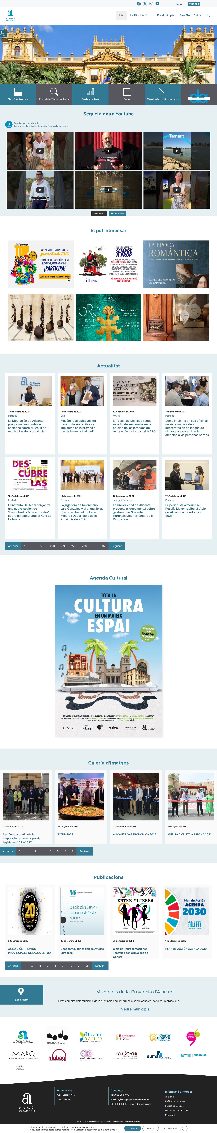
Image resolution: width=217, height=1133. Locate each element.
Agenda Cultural (108, 578)
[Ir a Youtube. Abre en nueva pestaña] (157, 3)
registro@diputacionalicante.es (133, 1099)
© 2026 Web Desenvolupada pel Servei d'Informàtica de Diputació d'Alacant (108, 1121)
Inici (121, 15)
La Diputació (138, 15)
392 (103, 546)
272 (41, 546)
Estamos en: (64, 1090)
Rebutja (150, 1128)
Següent (116, 546)
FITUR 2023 (65, 834)
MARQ (116, 415)
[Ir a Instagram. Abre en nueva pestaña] (151, 3)
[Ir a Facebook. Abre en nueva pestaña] (139, 3)
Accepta (133, 1128)
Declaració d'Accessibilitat (177, 1110)
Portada (12, 415)
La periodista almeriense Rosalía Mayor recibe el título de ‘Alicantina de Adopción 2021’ (185, 510)
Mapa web (170, 1115)
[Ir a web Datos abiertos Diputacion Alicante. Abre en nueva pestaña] (199, 94)
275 (73, 546)
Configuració (170, 1128)
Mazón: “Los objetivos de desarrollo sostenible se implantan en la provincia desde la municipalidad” (78, 426)
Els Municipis (165, 15)
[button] (208, 15)
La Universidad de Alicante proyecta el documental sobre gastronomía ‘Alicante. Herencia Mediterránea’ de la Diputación (134, 512)
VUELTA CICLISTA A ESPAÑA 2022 (190, 834)
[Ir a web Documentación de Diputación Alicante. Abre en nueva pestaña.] (90, 94)
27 (87, 965)
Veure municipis (135, 1009)
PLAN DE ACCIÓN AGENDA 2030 (186, 948)
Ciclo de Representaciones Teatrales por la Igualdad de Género (130, 952)
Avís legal (169, 1096)
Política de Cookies (174, 1106)
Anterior (13, 546)
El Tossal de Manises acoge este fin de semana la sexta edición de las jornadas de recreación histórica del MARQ (134, 426)
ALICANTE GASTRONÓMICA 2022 (134, 834)
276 (84, 546)
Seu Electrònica (190, 15)
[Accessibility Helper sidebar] (3, 33)
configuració (111, 1129)
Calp (63, 415)
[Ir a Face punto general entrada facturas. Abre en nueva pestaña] (126, 94)
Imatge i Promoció (123, 500)
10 (70, 965)
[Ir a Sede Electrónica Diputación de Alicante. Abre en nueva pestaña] (18, 94)
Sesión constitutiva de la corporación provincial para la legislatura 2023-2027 (21, 838)
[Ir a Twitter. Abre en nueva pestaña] (145, 3)
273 (52, 546)
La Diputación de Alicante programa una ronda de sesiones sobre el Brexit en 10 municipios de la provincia (29, 426)
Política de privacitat (175, 1101)
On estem (21, 1000)
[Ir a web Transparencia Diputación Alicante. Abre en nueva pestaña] (54, 94)
